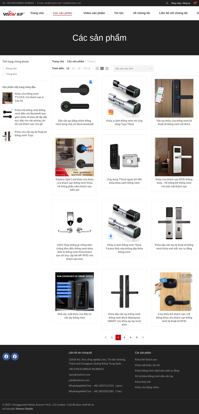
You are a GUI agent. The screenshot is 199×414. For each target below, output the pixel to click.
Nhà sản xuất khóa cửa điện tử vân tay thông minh (75, 316)
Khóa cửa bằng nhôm (147, 387)
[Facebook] (6, 356)
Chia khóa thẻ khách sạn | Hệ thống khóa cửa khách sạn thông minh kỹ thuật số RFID (174, 317)
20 (73, 68)
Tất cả (86, 68)
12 (67, 68)
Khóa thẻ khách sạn (146, 359)
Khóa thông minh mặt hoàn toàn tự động (157, 370)
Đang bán (11, 68)
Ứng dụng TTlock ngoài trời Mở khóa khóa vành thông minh (124, 181)
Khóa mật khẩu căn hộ (147, 365)
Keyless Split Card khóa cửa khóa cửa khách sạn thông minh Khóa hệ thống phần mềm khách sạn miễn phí (74, 184)
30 (79, 68)
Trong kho (11, 74)
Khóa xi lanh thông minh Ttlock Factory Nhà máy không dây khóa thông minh (124, 248)
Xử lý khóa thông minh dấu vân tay (154, 376)
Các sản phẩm (75, 61)
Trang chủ (58, 61)
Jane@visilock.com (79, 374)
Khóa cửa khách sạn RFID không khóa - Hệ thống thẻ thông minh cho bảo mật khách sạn (174, 183)
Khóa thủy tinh (143, 382)
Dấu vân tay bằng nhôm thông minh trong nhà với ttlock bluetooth (75, 122)
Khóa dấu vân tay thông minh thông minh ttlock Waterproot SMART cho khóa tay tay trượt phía (124, 319)
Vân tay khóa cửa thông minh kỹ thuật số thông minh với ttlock (174, 122)
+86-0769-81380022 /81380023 (86, 369)
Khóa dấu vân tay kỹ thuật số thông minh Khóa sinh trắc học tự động (174, 247)
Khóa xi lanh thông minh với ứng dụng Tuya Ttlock (124, 122)
